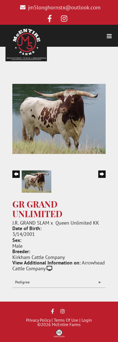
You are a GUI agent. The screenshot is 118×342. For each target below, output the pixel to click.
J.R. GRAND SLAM (30, 223)
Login (87, 320)
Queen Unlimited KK (77, 223)
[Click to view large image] (59, 118)
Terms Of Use (66, 320)
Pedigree (22, 282)
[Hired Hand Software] (59, 335)
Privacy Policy (38, 320)
